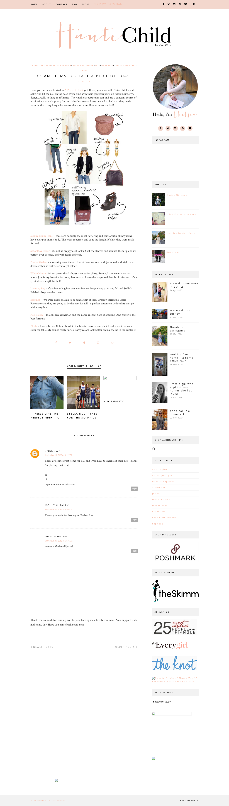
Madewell (107, 65)
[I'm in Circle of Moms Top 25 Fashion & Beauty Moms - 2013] (175, 681)
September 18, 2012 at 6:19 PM (58, 455)
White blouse (38, 273)
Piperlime (159, 511)
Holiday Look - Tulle (181, 233)
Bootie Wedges (38, 262)
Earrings (35, 300)
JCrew (90, 65)
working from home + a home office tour (181, 358)
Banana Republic (163, 481)
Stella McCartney (125, 65)
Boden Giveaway (178, 195)
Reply (134, 489)
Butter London (62, 65)
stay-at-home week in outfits (184, 285)
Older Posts (125, 646)
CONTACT (61, 4)
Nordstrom (159, 505)
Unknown (53, 451)
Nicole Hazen (56, 536)
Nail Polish (36, 315)
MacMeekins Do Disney (182, 312)
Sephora (157, 524)
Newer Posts (42, 646)
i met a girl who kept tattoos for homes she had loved (182, 389)
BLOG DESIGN (37, 800)
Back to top (188, 800)
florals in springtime (178, 329)
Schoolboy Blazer (40, 251)
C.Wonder (158, 487)
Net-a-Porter (161, 499)
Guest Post (79, 65)
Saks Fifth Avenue (164, 517)
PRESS (85, 4)
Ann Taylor (159, 469)
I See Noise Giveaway (181, 214)
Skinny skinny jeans (41, 236)
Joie (97, 65)
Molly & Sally (57, 505)
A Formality (113, 401)
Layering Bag (37, 288)
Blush (33, 326)
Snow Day (173, 252)
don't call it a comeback (180, 412)
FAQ (74, 4)
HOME (34, 4)
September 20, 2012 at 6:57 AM (58, 540)
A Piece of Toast (41, 65)
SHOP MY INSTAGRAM (108, 4)
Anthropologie (162, 475)
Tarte (84, 70)
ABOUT (46, 4)
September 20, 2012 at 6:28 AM (58, 509)
